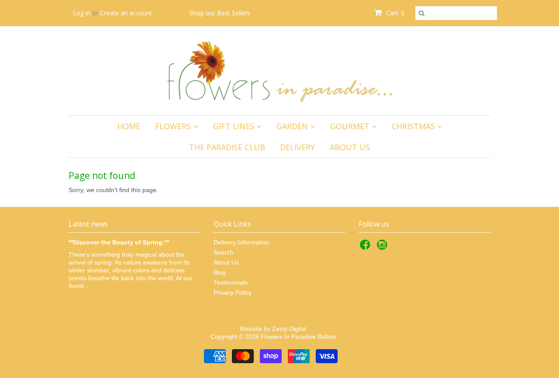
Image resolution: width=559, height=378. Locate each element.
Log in (81, 13)
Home (128, 126)
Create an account (126, 13)
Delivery (297, 147)
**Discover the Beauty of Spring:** (119, 242)
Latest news (88, 224)
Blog (220, 272)
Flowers (174, 126)
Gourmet (351, 126)
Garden (293, 126)
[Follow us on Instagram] (383, 247)
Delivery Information (241, 242)
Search (223, 252)
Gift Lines (234, 126)
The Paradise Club (227, 147)
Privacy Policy (233, 292)
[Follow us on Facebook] (366, 247)
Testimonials (231, 282)
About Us (350, 147)
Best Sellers (233, 13)
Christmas (414, 126)
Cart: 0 (394, 13)
